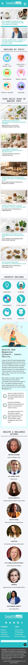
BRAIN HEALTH (7, 319)
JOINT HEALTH (21, 305)
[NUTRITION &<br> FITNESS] (21, 58)
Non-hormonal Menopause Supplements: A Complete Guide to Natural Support (12, 150)
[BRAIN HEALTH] (7, 312)
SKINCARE (21, 92)
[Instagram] (22, 622)
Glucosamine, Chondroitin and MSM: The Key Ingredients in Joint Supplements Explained (13, 22)
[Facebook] (6, 622)
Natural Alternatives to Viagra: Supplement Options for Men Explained (14, 206)
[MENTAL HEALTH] (21, 72)
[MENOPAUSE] (7, 285)
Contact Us (4, 632)
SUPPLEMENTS (7, 79)
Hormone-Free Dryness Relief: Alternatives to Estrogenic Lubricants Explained (14, 122)
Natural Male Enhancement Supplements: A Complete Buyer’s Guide (14, 263)
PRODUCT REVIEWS (7, 92)
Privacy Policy (19, 634)
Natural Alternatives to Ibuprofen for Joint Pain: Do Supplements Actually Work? (14, 41)
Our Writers (4, 634)
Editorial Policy (5, 636)
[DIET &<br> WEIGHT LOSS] (7, 58)
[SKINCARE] (21, 86)
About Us (3, 630)
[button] (2, 3)
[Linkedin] (18, 622)
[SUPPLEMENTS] (7, 72)
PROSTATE (21, 319)
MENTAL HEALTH (21, 79)
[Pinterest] (14, 622)
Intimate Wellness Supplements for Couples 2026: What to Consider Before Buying (14, 179)
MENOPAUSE (7, 292)
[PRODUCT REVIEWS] (7, 86)
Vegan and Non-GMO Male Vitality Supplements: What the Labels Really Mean (13, 235)
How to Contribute (20, 636)
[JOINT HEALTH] (21, 299)
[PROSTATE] (21, 312)
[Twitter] (10, 622)
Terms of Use (19, 630)
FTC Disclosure (19, 632)
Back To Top (24, 646)
